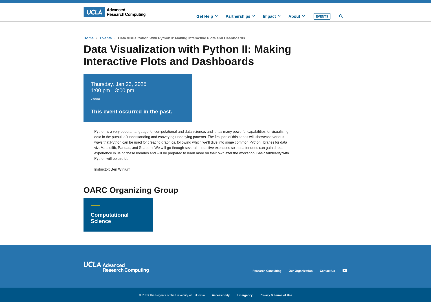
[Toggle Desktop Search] (341, 16)
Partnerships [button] (238, 16)
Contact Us (327, 270)
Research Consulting (267, 270)
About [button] (294, 16)
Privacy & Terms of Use (276, 295)
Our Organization (301, 270)
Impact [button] (269, 16)
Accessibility (221, 295)
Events (322, 16)
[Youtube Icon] (344, 270)
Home (89, 38)
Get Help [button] (204, 16)
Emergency (245, 295)
